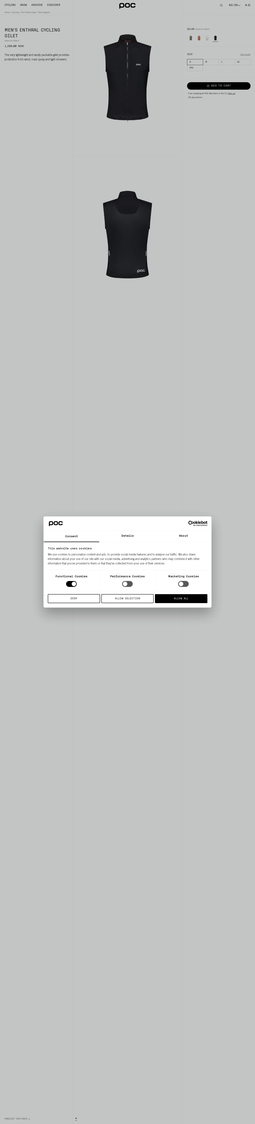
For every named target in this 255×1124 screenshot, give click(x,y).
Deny (73, 598)
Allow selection (127, 598)
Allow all (181, 598)
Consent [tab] (71, 536)
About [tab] (183, 535)
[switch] (127, 584)
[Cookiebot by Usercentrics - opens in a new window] (191, 523)
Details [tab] (127, 535)
